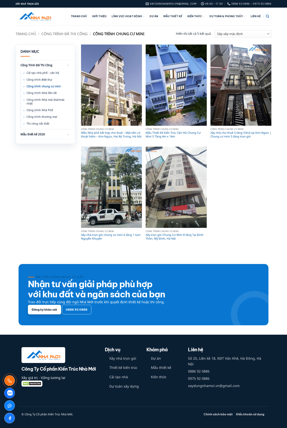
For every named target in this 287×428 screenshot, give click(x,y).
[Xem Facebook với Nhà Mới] (9, 418)
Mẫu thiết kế (172, 16)
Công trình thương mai (42, 117)
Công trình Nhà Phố (40, 110)
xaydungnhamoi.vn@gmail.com (214, 385)
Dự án (154, 16)
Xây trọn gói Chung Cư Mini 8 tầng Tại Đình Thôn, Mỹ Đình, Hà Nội (174, 236)
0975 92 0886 (198, 378)
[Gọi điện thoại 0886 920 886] (9, 380)
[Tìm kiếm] (267, 16)
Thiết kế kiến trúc (123, 367)
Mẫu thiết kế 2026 (32, 134)
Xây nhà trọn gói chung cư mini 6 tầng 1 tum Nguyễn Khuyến (110, 236)
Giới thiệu (99, 16)
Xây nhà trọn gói (122, 358)
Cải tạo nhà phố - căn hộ (43, 73)
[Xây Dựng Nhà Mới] (35, 16)
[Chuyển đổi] (67, 65)
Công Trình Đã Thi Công (64, 33)
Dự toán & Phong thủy (226, 16)
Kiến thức (194, 16)
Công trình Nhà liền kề (42, 93)
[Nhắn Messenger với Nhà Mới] (9, 405)
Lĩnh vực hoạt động (127, 16)
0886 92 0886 (198, 371)
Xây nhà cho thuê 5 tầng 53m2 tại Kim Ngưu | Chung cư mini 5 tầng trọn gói (240, 134)
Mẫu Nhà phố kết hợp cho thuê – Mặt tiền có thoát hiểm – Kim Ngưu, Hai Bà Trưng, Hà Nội (111, 134)
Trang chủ (79, 16)
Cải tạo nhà (118, 376)
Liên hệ (256, 16)
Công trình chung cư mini (44, 86)
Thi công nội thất (38, 123)
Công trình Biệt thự (39, 79)
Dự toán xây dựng (124, 386)
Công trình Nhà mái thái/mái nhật (45, 101)
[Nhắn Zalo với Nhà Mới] (9, 393)
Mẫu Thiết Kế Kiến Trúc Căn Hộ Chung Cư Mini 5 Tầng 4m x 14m (173, 134)
